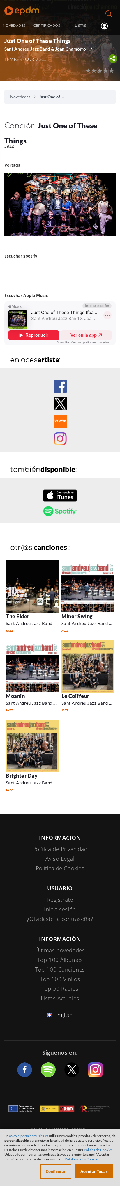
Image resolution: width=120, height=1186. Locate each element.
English (63, 1015)
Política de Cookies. (98, 1150)
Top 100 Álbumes (60, 960)
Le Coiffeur (75, 696)
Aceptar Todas (93, 1171)
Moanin (15, 696)
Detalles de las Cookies (82, 1159)
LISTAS (80, 25)
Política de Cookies (60, 868)
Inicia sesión (107, 26)
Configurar (56, 1171)
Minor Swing (77, 616)
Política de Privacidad (60, 849)
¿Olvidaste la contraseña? (60, 919)
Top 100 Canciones (60, 969)
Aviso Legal (59, 858)
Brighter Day (22, 776)
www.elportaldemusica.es (28, 1136)
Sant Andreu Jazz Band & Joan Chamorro (45, 49)
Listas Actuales (60, 998)
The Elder (17, 616)
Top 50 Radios (59, 989)
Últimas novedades (60, 950)
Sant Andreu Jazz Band (29, 623)
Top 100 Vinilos (60, 979)
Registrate (60, 899)
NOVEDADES (14, 25)
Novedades (20, 96)
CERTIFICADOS (46, 25)
